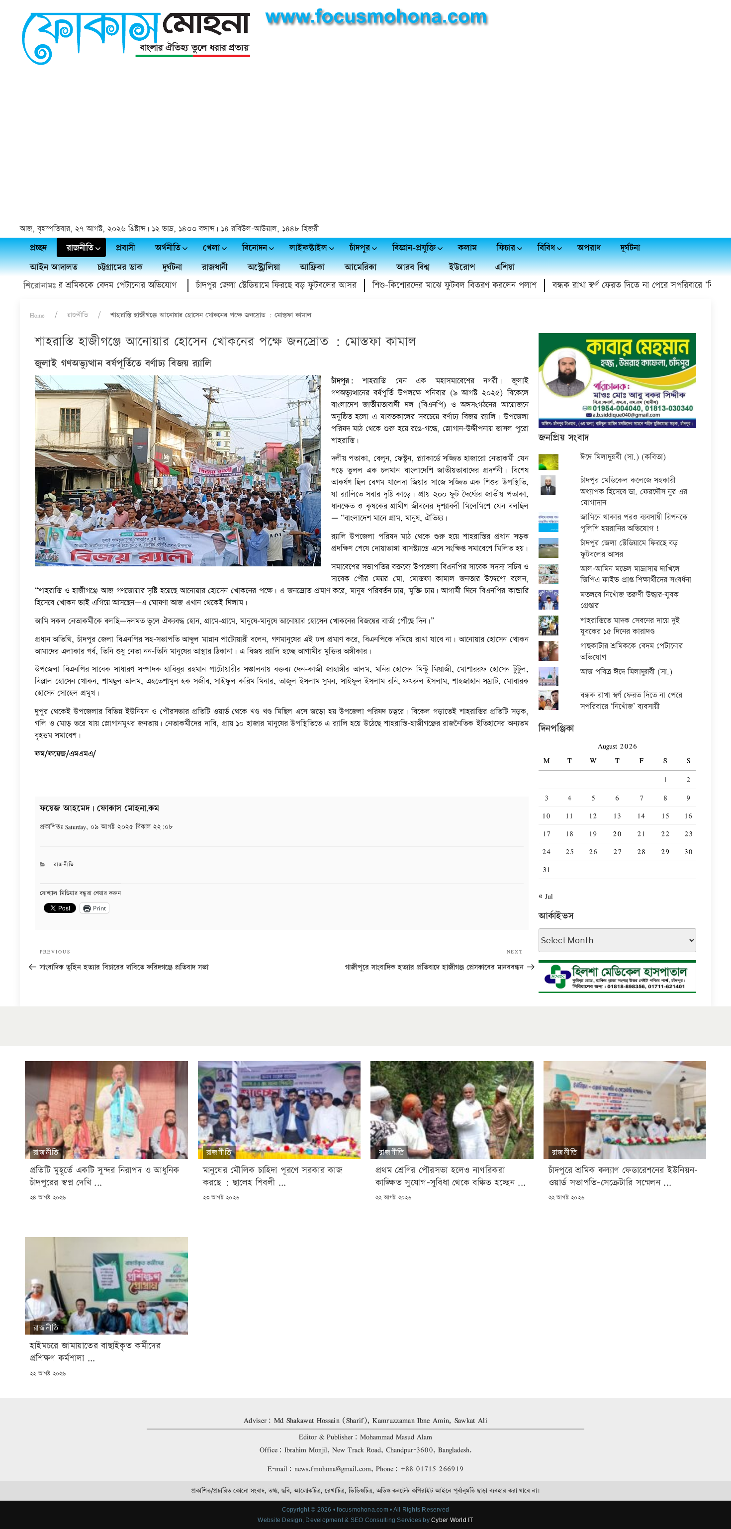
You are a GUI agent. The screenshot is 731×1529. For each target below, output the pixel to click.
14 (641, 815)
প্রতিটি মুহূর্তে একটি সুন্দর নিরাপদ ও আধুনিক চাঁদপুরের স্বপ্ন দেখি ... (105, 1176)
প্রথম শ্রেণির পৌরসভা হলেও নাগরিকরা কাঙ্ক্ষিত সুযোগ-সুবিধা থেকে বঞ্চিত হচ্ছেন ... (450, 1176)
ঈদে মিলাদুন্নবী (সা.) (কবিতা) (623, 457)
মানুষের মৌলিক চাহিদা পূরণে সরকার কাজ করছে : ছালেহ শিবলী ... (273, 1176)
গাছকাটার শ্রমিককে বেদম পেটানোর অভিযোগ (631, 651)
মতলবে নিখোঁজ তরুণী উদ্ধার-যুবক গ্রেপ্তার (629, 600)
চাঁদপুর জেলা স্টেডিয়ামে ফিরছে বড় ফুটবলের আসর (234, 285)
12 (593, 815)
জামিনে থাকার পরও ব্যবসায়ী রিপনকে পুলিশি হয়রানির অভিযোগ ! (634, 523)
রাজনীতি (77, 315)
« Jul (546, 896)
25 (569, 851)
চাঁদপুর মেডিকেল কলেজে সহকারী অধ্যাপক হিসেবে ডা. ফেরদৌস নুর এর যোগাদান (633, 492)
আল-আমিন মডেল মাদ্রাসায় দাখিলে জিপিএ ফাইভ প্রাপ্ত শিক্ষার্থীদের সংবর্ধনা (635, 574)
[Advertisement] (365, 146)
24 (546, 851)
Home (37, 315)
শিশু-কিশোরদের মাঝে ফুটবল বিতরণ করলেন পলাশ (413, 285)
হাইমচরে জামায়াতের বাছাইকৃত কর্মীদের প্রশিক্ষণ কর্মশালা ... (95, 1352)
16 (688, 815)
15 (665, 815)
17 (546, 833)
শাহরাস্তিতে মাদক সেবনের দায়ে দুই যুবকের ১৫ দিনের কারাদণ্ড (630, 626)
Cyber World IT (452, 1520)
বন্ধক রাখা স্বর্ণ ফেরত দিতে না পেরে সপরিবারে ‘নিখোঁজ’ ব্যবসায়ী (615, 285)
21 (641, 833)
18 (569, 833)
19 (593, 833)
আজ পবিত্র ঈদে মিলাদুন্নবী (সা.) (626, 672)
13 (617, 815)
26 (593, 851)
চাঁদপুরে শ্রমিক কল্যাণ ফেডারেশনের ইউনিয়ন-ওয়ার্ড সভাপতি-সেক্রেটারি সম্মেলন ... (623, 1176)
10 (546, 815)
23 (688, 833)
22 (665, 833)
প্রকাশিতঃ (106, 827)
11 (569, 815)
